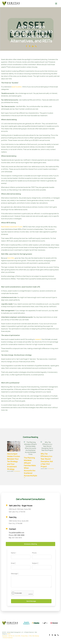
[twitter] (29, 46)
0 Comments (17, 471)
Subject (35, 563)
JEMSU (9, 634)
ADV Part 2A (11, 636)
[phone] (36, 46)
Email (13, 563)
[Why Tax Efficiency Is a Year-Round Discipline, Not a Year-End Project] (47, 446)
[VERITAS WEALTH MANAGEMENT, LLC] (11, 2)
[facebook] (26, 46)
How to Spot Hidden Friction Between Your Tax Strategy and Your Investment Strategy (13, 461)
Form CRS (17, 636)
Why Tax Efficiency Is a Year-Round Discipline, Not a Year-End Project (47, 460)
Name (13, 553)
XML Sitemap (36, 636)
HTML (30, 636)
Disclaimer (4, 636)
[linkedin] (33, 46)
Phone (34, 553)
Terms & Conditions (7, 637)
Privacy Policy (24, 636)
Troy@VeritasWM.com (16, 533)
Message (14, 574)
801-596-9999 (19, 535)
